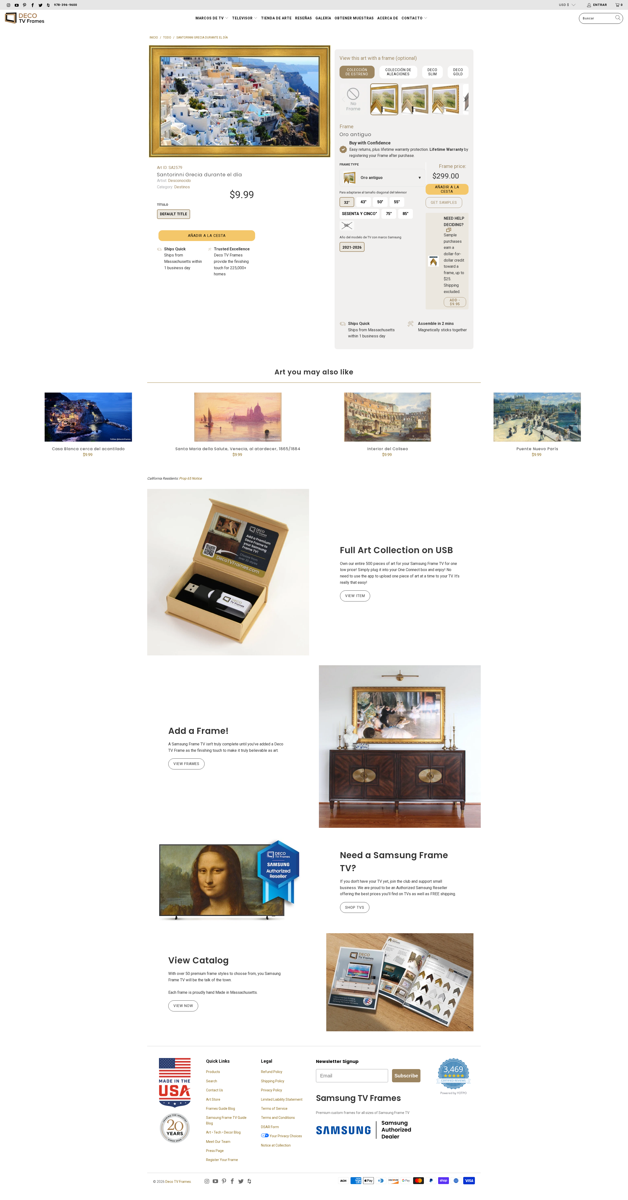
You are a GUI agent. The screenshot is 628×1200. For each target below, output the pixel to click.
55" (397, 202)
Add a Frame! (198, 731)
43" (363, 202)
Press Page (215, 1151)
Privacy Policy (271, 1090)
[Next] (464, 99)
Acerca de (387, 18)
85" (405, 213)
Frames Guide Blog (220, 1109)
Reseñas (303, 18)
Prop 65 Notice (190, 478)
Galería (323, 18)
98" (347, 225)
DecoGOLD (458, 72)
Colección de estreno (357, 72)
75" (389, 213)
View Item (355, 596)
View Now (183, 1006)
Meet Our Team (218, 1142)
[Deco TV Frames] (24, 19)
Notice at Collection (276, 1145)
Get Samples (444, 202)
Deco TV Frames (178, 1182)
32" (347, 202)
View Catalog (198, 960)
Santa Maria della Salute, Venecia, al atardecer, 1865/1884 (238, 417)
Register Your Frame (222, 1160)
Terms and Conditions (278, 1118)
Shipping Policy (272, 1081)
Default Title (173, 214)
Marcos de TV (210, 18)
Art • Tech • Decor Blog (223, 1132)
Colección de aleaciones (398, 72)
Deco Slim (432, 72)
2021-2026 (352, 247)
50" (380, 202)
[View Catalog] (400, 982)
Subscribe (406, 1075)
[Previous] (344, 99)
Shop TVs (354, 907)
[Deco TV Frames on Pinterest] (24, 5)
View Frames (186, 764)
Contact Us (214, 1090)
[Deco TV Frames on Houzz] (48, 5)
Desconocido (179, 180)
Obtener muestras (354, 18)
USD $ (564, 5)
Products (213, 1072)
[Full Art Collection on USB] (228, 572)
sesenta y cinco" (359, 213)
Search (211, 1081)
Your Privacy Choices (285, 1136)
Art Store (213, 1099)
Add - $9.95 (455, 302)
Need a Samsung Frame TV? (394, 861)
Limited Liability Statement (281, 1099)
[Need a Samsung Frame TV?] (228, 880)
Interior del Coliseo (387, 417)
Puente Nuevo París (537, 417)
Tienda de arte (276, 18)
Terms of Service (274, 1109)
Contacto (413, 18)
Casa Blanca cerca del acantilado (88, 417)
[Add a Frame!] (400, 746)
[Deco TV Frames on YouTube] (16, 5)
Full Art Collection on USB (396, 550)
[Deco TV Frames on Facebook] (32, 5)
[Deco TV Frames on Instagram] (8, 5)
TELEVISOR (243, 18)
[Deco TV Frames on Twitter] (40, 5)
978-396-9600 (65, 5)
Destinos (181, 187)
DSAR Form (270, 1127)
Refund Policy (271, 1072)
